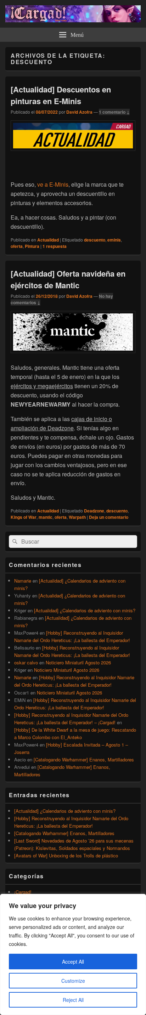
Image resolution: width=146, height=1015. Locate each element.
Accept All (73, 961)
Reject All (73, 999)
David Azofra (79, 112)
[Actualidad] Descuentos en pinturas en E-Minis (61, 95)
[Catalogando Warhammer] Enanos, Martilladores (84, 759)
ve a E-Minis (52, 184)
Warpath (77, 517)
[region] (73, 954)
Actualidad (48, 240)
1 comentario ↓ (114, 112)
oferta (17, 246)
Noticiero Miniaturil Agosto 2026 (78, 662)
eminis (114, 240)
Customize (73, 980)
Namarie (22, 580)
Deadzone (94, 511)
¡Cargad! (23, 892)
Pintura (32, 246)
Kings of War (23, 517)
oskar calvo (26, 662)
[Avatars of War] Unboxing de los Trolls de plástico (66, 855)
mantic (45, 517)
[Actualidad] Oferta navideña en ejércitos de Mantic (68, 279)
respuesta (55, 246)
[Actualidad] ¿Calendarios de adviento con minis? (84, 610)
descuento (94, 240)
